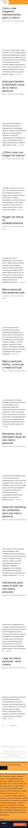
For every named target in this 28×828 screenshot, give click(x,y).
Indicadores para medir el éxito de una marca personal (12, 587)
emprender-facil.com (13, 751)
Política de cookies (21, 757)
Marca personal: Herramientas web (13, 291)
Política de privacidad (8, 757)
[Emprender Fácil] (4, 2)
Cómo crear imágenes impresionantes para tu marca (11, 13)
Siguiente (14, 725)
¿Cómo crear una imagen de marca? (13, 154)
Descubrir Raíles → (20, 824)
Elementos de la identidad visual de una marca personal (13, 438)
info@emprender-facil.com (16, 746)
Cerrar (2, 819)
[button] (26, 2)
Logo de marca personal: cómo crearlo (11, 661)
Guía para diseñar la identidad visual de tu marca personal (13, 86)
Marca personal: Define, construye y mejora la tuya (13, 364)
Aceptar (4, 768)
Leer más (18, 74)
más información (15, 765)
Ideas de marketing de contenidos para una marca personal (14, 511)
